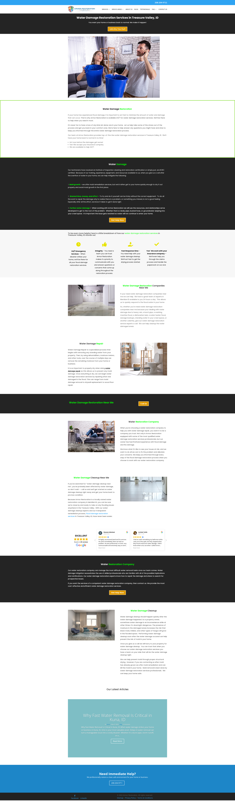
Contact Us (163, 9)
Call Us (143, 403)
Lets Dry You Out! (117, 29)
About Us (129, 9)
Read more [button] (101, 548)
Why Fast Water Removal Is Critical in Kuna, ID (117, 717)
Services (105, 9)
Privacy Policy (130, 798)
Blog (136, 9)
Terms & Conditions (145, 798)
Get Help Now (117, 220)
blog (121, 724)
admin (108, 724)
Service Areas (117, 9)
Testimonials (145, 9)
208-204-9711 (161, 2)
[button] (166, 541)
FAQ (153, 9)
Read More (117, 741)
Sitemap (120, 798)
